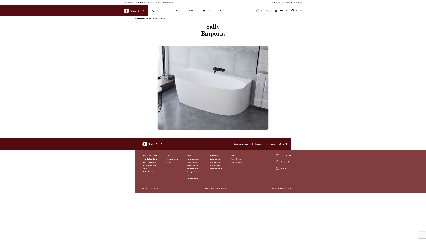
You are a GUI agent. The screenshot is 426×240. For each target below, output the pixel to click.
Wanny (144, 168)
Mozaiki (168, 162)
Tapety (233, 155)
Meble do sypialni (192, 168)
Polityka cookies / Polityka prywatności (216, 188)
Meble (189, 155)
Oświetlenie (214, 155)
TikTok (300, 3)
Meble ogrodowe (192, 178)
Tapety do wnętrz (236, 159)
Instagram (294, 3)
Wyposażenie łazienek (149, 155)
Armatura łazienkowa (149, 162)
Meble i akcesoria (148, 172)
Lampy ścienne (215, 162)
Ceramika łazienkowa (149, 159)
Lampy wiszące (215, 165)
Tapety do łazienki (237, 162)
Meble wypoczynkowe (194, 159)
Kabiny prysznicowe (149, 165)
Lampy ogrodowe (216, 168)
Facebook (287, 3)
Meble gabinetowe (193, 172)
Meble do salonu (192, 162)
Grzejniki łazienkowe (149, 175)
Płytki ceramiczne (172, 159)
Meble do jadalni (192, 165)
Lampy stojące (215, 159)
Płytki (168, 155)
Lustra (189, 175)
